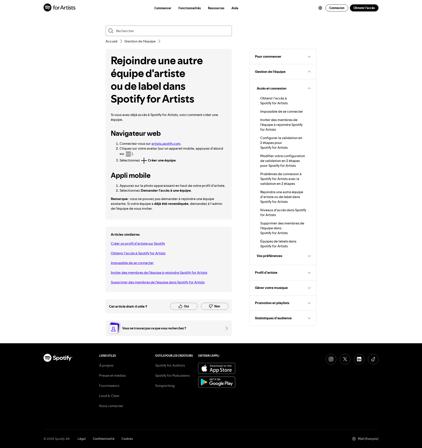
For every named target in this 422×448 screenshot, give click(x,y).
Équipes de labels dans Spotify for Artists (278, 243)
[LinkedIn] (359, 359)
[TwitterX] (345, 359)
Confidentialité (104, 439)
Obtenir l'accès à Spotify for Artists (138, 253)
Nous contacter (111, 405)
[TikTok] (373, 359)
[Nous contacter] (225, 328)
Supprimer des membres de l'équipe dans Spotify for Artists (158, 282)
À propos (106, 365)
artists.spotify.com (165, 143)
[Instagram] (331, 359)
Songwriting (165, 385)
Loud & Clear (109, 395)
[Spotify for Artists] (60, 8)
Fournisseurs (109, 385)
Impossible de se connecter (132, 262)
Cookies (127, 439)
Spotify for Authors (170, 365)
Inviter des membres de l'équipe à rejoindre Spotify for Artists (159, 272)
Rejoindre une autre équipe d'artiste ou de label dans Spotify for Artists (281, 196)
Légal (82, 439)
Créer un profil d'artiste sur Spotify (138, 243)
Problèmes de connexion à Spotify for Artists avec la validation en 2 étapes (281, 178)
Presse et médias (112, 375)
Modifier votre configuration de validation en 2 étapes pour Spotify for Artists (282, 160)
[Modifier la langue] (320, 7)
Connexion (336, 8)
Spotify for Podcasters (172, 375)
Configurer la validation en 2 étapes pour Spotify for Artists (281, 142)
